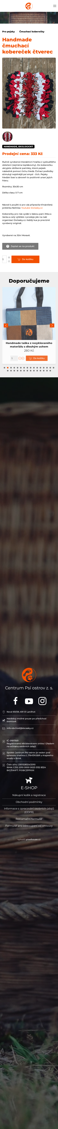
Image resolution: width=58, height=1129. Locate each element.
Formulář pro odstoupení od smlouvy (29, 825)
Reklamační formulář (29, 818)
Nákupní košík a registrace (29, 795)
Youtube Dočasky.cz (32, 208)
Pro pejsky (8, 31)
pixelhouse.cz (33, 839)
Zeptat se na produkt (22, 246)
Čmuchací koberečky (31, 31)
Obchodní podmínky (29, 801)
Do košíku (27, 259)
